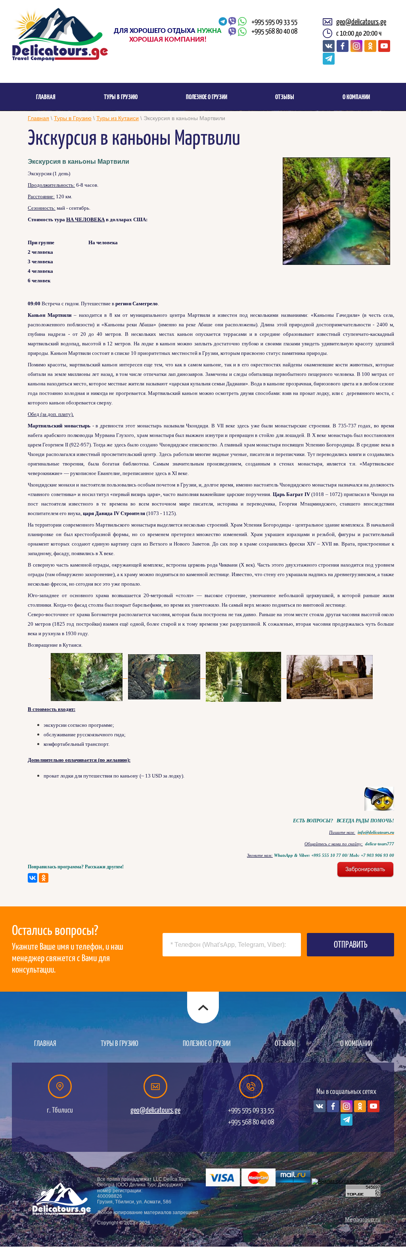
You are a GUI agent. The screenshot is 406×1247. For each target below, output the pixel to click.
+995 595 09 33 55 (274, 22)
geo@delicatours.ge (361, 22)
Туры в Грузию (73, 118)
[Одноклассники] (43, 878)
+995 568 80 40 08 (274, 31)
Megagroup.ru (363, 1219)
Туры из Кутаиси (117, 118)
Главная (38, 118)
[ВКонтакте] (32, 878)
